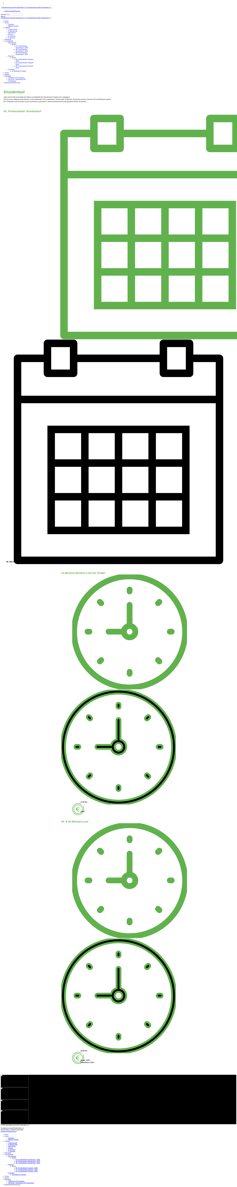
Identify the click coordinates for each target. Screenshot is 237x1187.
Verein (6, 23)
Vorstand (11, 24)
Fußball (7, 28)
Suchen (3, 14)
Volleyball (7, 39)
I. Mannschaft (12, 29)
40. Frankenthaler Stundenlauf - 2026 (22, 47)
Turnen (6, 73)
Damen (10, 34)
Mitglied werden (13, 26)
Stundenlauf (12, 43)
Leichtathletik (8, 41)
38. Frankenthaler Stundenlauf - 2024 (22, 53)
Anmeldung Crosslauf (19, 71)
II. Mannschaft (12, 31)
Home (6, 21)
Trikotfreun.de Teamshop (16, 78)
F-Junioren (11, 38)
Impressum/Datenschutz (12, 83)
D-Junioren (11, 36)
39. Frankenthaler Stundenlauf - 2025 (22, 50)
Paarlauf (11, 56)
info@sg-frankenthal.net (12, 11)
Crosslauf (11, 69)
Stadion (7, 74)
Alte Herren (12, 33)
